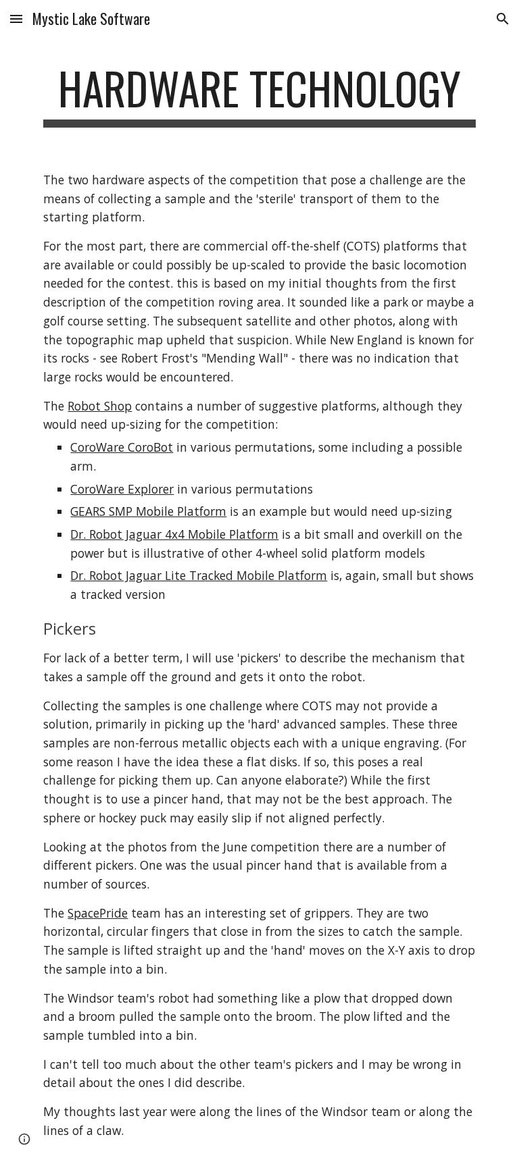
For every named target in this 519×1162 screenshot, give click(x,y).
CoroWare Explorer (122, 489)
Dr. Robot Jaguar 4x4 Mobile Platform (174, 534)
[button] (16, 18)
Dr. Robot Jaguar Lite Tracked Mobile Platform (198, 575)
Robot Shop (100, 406)
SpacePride (98, 913)
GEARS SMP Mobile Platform (148, 511)
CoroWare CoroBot (121, 447)
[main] (259, 95)
